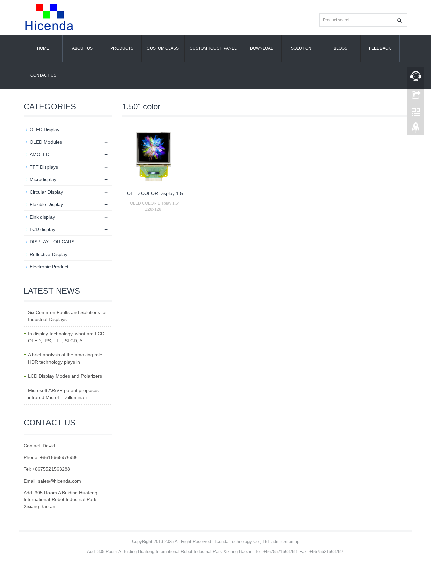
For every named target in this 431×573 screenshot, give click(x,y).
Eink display (42, 217)
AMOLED (39, 154)
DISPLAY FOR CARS (52, 242)
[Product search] (399, 20)
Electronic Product (49, 266)
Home (43, 48)
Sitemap (291, 541)
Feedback (380, 48)
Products (121, 48)
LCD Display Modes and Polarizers (65, 376)
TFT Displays (44, 167)
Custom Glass (163, 48)
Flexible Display (46, 204)
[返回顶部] (415, 129)
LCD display (42, 229)
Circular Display (46, 192)
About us (82, 48)
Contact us (43, 75)
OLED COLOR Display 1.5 (155, 193)
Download (262, 48)
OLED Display (44, 129)
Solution (301, 48)
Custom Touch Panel (213, 48)
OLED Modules (46, 142)
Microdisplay (43, 179)
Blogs (340, 48)
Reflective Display (48, 254)
